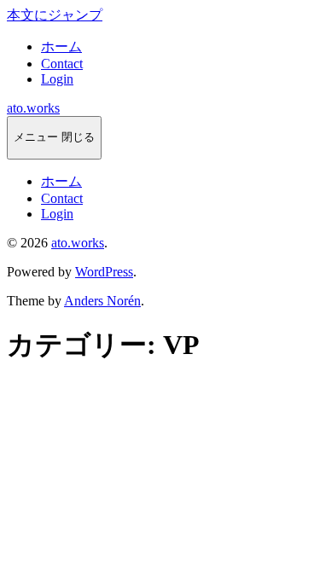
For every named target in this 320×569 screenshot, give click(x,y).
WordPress (104, 271)
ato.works (33, 108)
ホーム (61, 46)
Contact (62, 63)
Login (57, 79)
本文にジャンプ (54, 15)
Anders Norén (102, 300)
